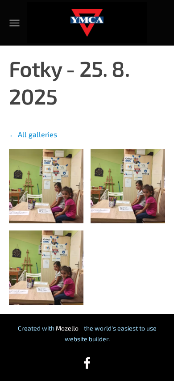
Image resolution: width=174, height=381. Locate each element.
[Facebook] (87, 363)
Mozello (67, 328)
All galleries (37, 134)
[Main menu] (14, 23)
